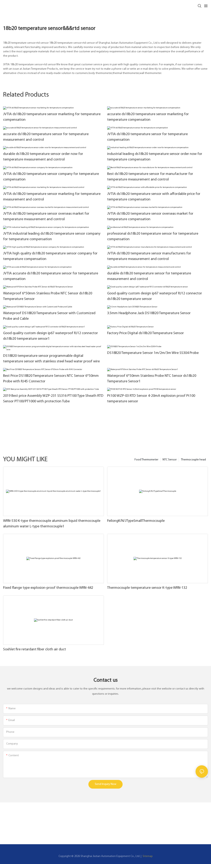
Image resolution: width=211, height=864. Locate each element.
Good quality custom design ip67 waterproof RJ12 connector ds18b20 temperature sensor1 (50, 336)
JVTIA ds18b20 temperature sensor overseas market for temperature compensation (150, 216)
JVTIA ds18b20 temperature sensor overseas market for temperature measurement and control (46, 216)
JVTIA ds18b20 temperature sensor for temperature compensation (147, 137)
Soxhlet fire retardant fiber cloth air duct (34, 649)
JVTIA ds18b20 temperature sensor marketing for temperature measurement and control (52, 196)
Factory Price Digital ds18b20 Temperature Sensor (145, 333)
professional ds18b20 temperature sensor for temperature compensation (152, 236)
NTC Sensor (170, 459)
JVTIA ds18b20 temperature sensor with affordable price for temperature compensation (153, 196)
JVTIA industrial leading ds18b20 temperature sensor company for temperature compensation (51, 236)
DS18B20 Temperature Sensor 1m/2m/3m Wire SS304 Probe (153, 353)
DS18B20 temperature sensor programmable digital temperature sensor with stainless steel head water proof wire (51, 358)
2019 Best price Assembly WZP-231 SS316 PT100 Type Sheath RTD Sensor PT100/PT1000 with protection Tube (53, 398)
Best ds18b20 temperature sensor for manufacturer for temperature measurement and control (150, 176)
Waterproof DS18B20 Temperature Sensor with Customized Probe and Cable (49, 316)
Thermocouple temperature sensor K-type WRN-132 (147, 588)
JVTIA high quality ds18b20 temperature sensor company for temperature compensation (50, 256)
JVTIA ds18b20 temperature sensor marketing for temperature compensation (52, 117)
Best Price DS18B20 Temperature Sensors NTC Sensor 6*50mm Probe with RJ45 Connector (51, 378)
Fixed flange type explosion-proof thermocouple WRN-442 (48, 588)
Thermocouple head (193, 459)
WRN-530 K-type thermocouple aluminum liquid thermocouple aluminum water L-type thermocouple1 (51, 523)
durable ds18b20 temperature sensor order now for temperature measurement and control (43, 157)
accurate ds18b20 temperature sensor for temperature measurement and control (46, 137)
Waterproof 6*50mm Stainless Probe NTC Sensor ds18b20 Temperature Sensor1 (151, 378)
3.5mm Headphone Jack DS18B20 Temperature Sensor (149, 313)
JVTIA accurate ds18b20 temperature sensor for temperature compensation (50, 276)
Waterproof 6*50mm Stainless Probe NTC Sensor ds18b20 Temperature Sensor (47, 296)
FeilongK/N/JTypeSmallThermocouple (136, 521)
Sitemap (147, 856)
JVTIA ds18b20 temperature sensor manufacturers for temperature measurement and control (149, 256)
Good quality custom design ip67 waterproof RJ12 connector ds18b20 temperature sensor (154, 296)
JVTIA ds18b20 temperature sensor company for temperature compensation (51, 176)
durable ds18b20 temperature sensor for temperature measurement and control (149, 276)
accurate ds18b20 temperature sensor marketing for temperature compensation (148, 117)
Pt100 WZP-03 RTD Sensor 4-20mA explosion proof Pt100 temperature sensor (151, 398)
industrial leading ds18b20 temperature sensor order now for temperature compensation (154, 157)
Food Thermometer (146, 459)
